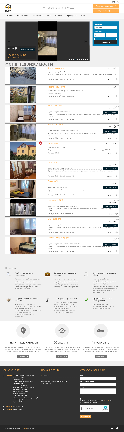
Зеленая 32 (53, 181)
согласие (107, 400)
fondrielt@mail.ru (53, 8)
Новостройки (37, 16)
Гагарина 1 (53, 162)
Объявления (62, 342)
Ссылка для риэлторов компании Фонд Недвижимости (54, 382)
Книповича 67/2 (55, 200)
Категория (98, 24)
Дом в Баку (53, 143)
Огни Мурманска (56, 68)
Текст (82, 387)
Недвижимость (23, 16)
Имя (81, 375)
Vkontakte (112, 428)
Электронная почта (87, 381)
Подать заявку (104, 10)
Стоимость (98, 31)
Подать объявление (104, 6)
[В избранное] (115, 79)
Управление (101, 342)
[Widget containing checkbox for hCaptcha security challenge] (94, 408)
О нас (83, 16)
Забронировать (71, 16)
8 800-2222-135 (71, 8)
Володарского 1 (55, 218)
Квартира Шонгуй (56, 86)
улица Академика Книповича (17, 56)
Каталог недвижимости (23, 342)
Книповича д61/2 (56, 124)
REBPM (25, 428)
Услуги (48, 16)
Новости (58, 16)
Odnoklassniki (117, 428)
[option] (47, 41)
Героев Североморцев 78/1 (60, 237)
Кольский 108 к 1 (56, 105)
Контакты (46, 376)
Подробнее (22, 357)
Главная (10, 16)
